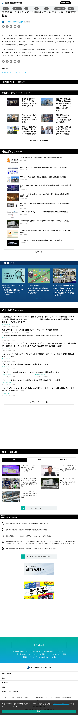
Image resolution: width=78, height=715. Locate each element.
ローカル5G (17, 8)
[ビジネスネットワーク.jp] (12, 3)
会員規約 (57, 697)
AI (26, 8)
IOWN (6, 8)
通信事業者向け (59, 8)
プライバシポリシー (61, 704)
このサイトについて (9, 697)
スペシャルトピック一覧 (39, 140)
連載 (3, 687)
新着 (3, 678)
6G (36, 8)
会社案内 (19, 697)
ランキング (5, 682)
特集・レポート (6, 673)
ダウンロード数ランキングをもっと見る (39, 556)
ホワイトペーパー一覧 (39, 402)
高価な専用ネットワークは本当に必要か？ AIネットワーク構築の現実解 (28, 536)
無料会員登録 (65, 2)
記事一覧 (39, 252)
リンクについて (49, 697)
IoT (46, 8)
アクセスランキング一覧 (34, 508)
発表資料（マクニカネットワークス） (15, 72)
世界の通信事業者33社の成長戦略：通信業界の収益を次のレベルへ (27, 523)
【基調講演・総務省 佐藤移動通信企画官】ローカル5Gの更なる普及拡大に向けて (32, 548)
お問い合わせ (39, 697)
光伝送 (71, 8)
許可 (39, 711)
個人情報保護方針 (67, 697)
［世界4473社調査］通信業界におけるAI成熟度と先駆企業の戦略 (26, 530)
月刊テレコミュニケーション (10, 691)
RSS (38, 700)
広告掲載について (29, 697)
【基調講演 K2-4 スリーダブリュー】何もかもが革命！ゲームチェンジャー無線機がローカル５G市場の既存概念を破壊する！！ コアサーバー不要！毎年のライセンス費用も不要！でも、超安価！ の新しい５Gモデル (41, 542)
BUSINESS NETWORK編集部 (14, 22)
